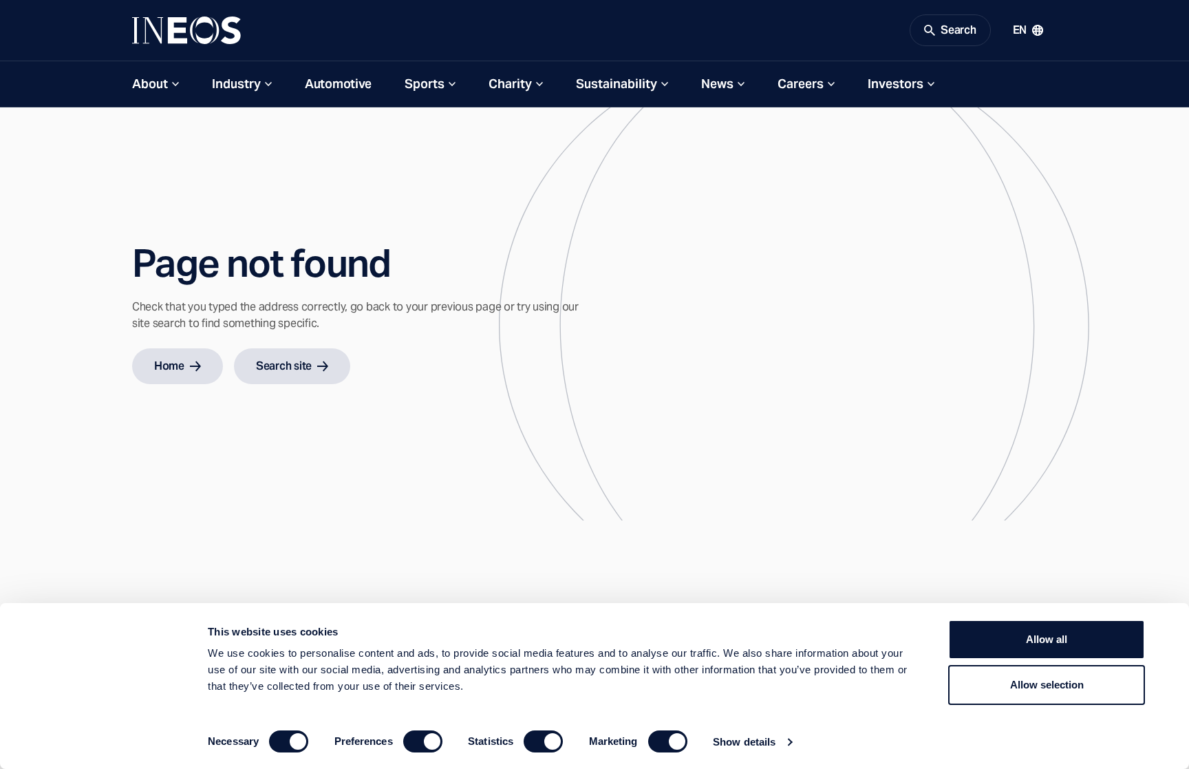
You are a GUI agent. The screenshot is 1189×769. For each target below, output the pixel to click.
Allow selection (1047, 685)
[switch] (422, 741)
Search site (284, 366)
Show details (744, 742)
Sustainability (616, 84)
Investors (895, 84)
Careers (801, 84)
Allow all (1046, 639)
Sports (424, 84)
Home (169, 366)
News (717, 84)
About (150, 84)
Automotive (338, 84)
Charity (510, 84)
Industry (236, 84)
